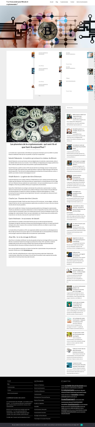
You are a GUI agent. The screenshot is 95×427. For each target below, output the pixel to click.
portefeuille (64, 410)
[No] (93, 425)
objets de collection (75, 408)
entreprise (63, 392)
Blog (57, 2)
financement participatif (76, 392)
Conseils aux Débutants (39, 391)
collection (67, 387)
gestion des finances (65, 394)
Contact (72, 2)
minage (81, 406)
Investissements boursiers (40, 412)
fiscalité (84, 392)
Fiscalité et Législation (39, 403)
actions (63, 385)
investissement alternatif (67, 402)
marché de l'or (68, 406)
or (79, 408)
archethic (68, 385)
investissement (68, 399)
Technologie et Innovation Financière (42, 418)
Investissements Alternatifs (40, 409)
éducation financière (65, 413)
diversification (77, 390)
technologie (82, 411)
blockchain (80, 385)
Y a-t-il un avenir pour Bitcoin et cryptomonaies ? (17, 3)
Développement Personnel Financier (42, 397)
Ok (81, 424)
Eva (40, 149)
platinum (82, 408)
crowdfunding (80, 387)
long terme (81, 404)
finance (68, 392)
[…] (81, 124)
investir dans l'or (73, 396)
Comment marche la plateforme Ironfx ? (21, 417)
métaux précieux (68, 408)
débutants (83, 390)
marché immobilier (75, 406)
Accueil (51, 2)
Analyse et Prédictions (39, 385)
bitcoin (74, 385)
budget (62, 387)
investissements (73, 404)
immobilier (75, 394)
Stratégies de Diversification (40, 415)
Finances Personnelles (39, 400)
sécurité (78, 411)
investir (68, 396)
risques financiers (79, 410)
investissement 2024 (79, 399)
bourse (85, 385)
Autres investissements (82, 2)
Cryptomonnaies (64, 2)
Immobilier (36, 406)
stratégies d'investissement (68, 411)
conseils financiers (73, 387)
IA (70, 394)
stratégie (85, 410)
